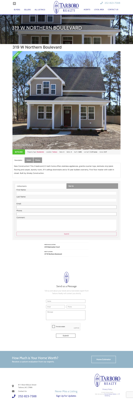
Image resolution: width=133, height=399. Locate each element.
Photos (37, 160)
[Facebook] (14, 3)
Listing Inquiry (22, 186)
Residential (40, 152)
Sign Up (71, 186)
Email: (18, 204)
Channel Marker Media (110, 394)
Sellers (27, 10)
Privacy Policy (107, 389)
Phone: (19, 211)
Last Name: (21, 197)
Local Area (99, 9)
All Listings (40, 10)
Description (18, 160)
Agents (87, 9)
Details (29, 160)
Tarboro (54, 152)
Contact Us (113, 9)
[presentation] (66, 327)
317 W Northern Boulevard (53, 253)
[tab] (18, 160)
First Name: (21, 190)
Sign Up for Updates (66, 395)
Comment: (20, 217)
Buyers (17, 10)
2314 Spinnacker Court (52, 246)
